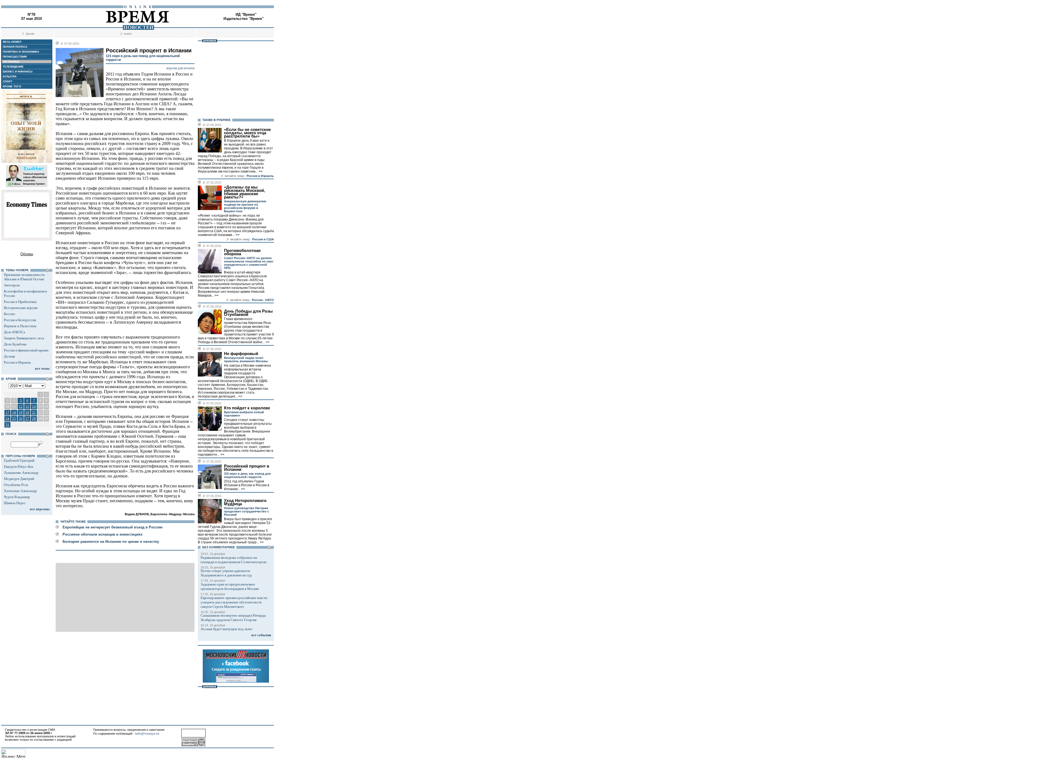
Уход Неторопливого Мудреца (245, 502)
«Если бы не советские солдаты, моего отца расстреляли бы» (247, 132)
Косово (9, 314)
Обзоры (26, 254)
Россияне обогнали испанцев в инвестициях (102, 534)
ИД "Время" (246, 14)
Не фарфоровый (241, 353)
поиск (128, 33)
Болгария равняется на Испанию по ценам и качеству (111, 541)
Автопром (12, 285)
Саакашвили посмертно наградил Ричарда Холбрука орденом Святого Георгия (233, 617)
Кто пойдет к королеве (247, 408)
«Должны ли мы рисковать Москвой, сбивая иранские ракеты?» (244, 192)
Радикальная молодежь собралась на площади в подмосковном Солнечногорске (234, 559)
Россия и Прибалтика (20, 302)
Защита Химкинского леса (24, 338)
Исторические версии (20, 308)
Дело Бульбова (15, 344)
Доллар (9, 356)
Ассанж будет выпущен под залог (226, 629)
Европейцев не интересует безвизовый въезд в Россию (113, 527)
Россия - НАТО (263, 300)
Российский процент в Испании (246, 468)
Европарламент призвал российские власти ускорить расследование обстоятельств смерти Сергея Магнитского (234, 602)
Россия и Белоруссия (20, 320)
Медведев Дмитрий (19, 479)
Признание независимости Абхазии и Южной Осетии (24, 277)
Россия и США (263, 239)
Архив (30, 33)
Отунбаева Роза (16, 485)
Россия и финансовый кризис (26, 350)
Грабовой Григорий (19, 460)
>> (260, 171)
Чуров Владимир (17, 497)
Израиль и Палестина (20, 326)
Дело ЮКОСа (14, 332)
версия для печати (180, 68)
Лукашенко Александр (21, 473)
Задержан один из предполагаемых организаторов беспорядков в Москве (230, 586)
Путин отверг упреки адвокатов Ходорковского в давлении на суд (226, 573)
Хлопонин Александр (20, 491)
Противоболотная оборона (242, 252)
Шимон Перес (15, 503)
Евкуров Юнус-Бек (18, 466)
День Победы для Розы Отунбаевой (248, 313)
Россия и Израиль (17, 362)
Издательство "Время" (243, 19)
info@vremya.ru (147, 733)
